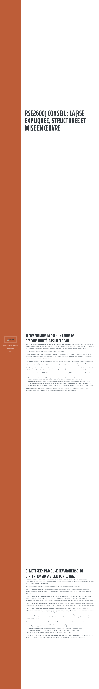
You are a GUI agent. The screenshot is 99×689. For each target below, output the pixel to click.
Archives (10, 349)
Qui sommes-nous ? (10, 345)
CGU (10, 352)
